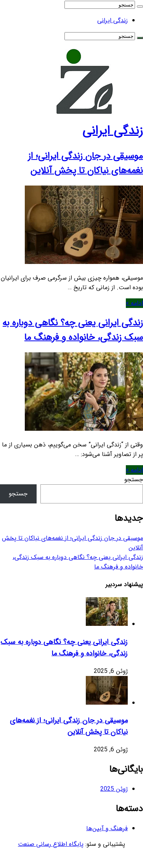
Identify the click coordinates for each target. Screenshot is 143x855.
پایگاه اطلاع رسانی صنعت (51, 844)
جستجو (133, 479)
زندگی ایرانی (112, 20)
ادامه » (134, 303)
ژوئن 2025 (114, 789)
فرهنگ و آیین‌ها (107, 828)
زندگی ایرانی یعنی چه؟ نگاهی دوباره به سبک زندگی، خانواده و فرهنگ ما (73, 330)
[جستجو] (140, 6)
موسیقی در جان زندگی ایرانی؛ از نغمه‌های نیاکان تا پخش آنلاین (85, 163)
